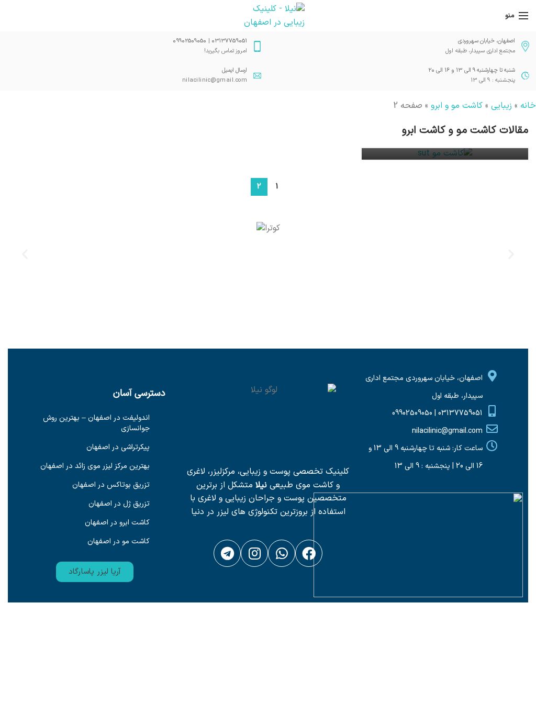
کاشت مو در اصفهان (118, 541)
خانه (528, 105)
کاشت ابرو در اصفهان (117, 522)
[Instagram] (254, 553)
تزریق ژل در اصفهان (119, 503)
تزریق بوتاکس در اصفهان (111, 484)
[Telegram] (227, 553)
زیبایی (501, 105)
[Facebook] (308, 553)
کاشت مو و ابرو (457, 105)
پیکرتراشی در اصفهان (118, 447)
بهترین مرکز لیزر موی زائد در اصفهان (95, 466)
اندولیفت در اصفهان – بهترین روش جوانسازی (96, 423)
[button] (94, 572)
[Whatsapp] (281, 553)
